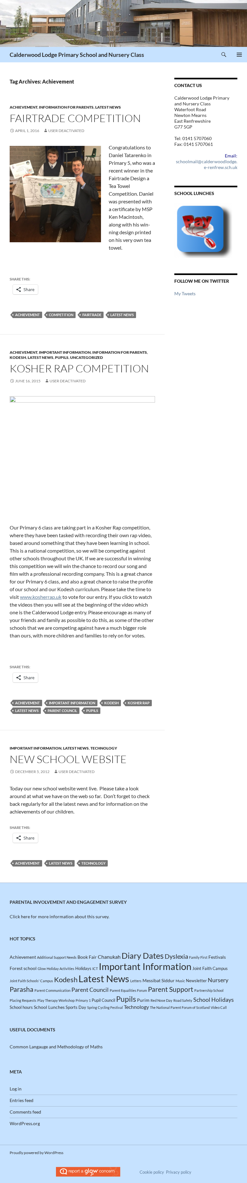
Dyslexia (176, 956)
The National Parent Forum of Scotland (180, 1007)
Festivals (217, 957)
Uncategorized (86, 357)
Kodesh (18, 357)
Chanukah (109, 957)
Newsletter (196, 980)
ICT (95, 968)
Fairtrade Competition (75, 118)
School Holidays (213, 999)
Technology (103, 748)
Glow (42, 968)
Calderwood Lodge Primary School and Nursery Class (77, 54)
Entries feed (21, 1100)
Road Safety (182, 1000)
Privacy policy (178, 1172)
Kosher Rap (139, 703)
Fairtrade (91, 315)
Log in (16, 1088)
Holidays (83, 968)
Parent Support (170, 989)
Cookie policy (152, 1172)
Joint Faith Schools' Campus (31, 981)
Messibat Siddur (158, 980)
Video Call (219, 1007)
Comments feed (25, 1112)
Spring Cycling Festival (105, 1007)
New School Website (68, 759)
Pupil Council (103, 1000)
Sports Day (76, 1007)
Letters (136, 981)
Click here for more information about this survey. (59, 916)
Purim (143, 1000)
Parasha (21, 989)
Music (180, 981)
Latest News (108, 107)
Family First (198, 957)
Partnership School (209, 990)
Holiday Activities (60, 968)
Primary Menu (239, 54)
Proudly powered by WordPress (36, 1152)
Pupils (62, 357)
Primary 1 (83, 1000)
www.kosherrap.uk (40, 597)
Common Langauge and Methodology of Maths (56, 1046)
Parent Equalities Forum (128, 990)
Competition (61, 315)
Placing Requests (23, 1000)
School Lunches (49, 1007)
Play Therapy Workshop (56, 1000)
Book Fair (87, 957)
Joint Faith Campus (210, 968)
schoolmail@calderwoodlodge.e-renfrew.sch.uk (206, 164)
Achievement (23, 107)
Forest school (23, 968)
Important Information (65, 352)
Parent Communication (52, 990)
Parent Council (62, 710)
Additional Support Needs (57, 957)
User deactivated (66, 130)
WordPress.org (25, 1123)
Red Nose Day (161, 1000)
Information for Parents (66, 107)
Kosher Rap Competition (79, 368)
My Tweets (185, 293)
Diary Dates (143, 955)
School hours (21, 1007)
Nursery (218, 979)
